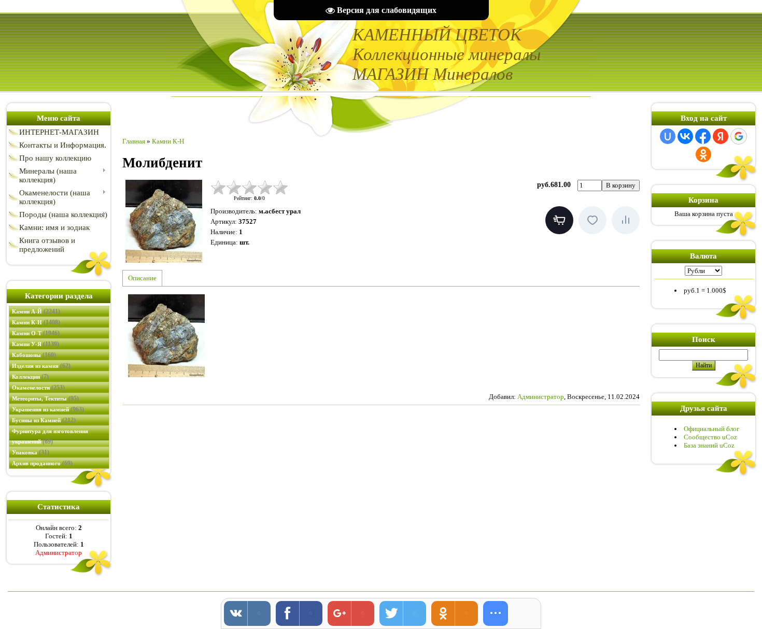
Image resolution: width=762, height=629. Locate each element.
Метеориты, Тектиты (45, 398)
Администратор (58, 552)
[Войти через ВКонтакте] (685, 136)
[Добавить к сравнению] (626, 220)
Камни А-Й (36, 311)
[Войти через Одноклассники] (703, 154)
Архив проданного (42, 463)
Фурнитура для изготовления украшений (50, 436)
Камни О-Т (36, 333)
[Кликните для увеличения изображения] (163, 221)
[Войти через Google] (738, 136)
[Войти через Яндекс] (720, 136)
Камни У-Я (35, 344)
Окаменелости (38, 387)
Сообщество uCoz (710, 437)
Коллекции (30, 376)
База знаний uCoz (709, 445)
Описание (142, 278)
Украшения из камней (48, 409)
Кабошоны (34, 355)
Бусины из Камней (44, 420)
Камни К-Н (36, 322)
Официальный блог (711, 429)
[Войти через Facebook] (703, 136)
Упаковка (30, 452)
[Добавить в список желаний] (592, 220)
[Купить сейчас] (559, 220)
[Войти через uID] (667, 136)
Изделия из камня (41, 365)
